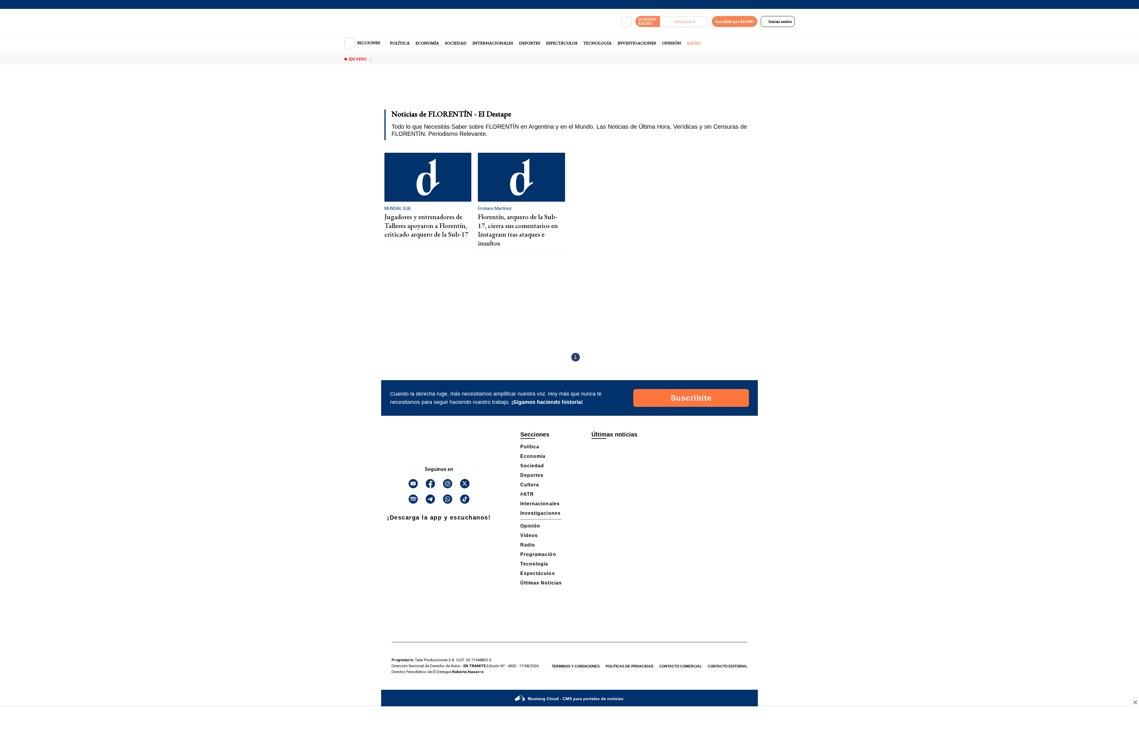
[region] (569, 90)
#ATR (527, 494)
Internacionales (493, 43)
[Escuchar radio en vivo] (684, 21)
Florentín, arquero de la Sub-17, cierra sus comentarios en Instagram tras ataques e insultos (518, 230)
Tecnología (597, 43)
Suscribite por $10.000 (734, 21)
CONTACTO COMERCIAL (680, 666)
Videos (529, 535)
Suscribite (691, 398)
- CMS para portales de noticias (575, 698)
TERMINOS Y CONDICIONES (576, 666)
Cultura (529, 484)
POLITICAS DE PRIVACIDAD (629, 666)
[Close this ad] (1135, 702)
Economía (427, 43)
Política (400, 43)
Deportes (529, 43)
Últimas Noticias (541, 582)
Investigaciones (637, 43)
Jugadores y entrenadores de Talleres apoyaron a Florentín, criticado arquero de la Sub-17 (426, 225)
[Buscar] (626, 21)
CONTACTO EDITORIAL (727, 666)
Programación (538, 554)
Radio (694, 43)
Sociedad (456, 43)
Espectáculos (562, 43)
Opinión (671, 43)
